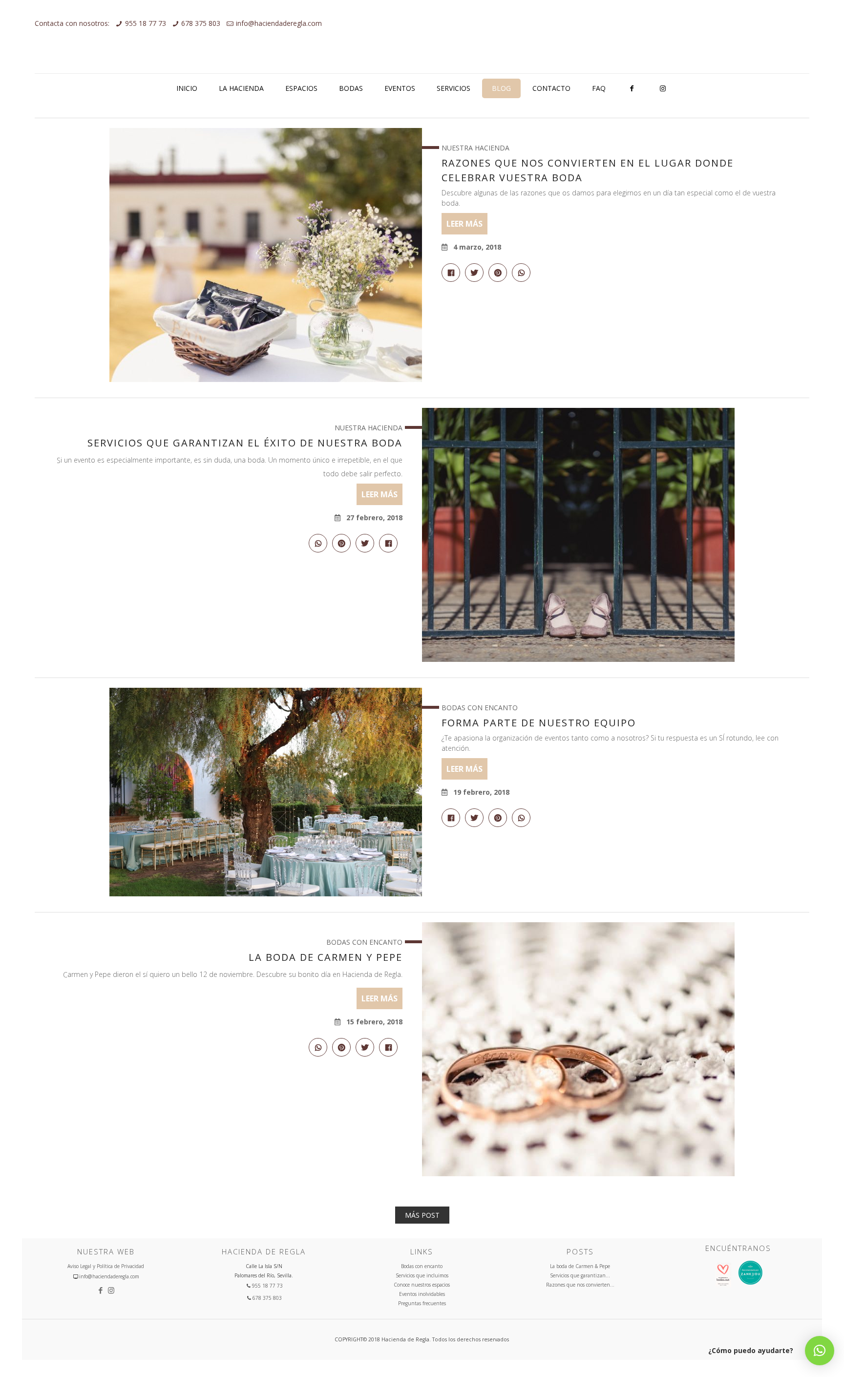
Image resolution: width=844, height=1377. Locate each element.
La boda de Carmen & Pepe (580, 1266)
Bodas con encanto (422, 1266)
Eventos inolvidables (422, 1294)
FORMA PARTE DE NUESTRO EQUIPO (539, 722)
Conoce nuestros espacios (422, 1284)
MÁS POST (422, 1215)
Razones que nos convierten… (580, 1284)
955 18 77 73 (145, 23)
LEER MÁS (464, 223)
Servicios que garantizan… (580, 1275)
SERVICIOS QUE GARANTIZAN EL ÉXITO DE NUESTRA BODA (244, 442)
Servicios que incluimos (422, 1275)
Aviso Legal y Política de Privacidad (105, 1266)
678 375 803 (200, 23)
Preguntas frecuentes (422, 1303)
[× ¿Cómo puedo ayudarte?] (819, 1350)
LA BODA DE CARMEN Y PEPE (325, 957)
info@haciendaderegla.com (279, 23)
